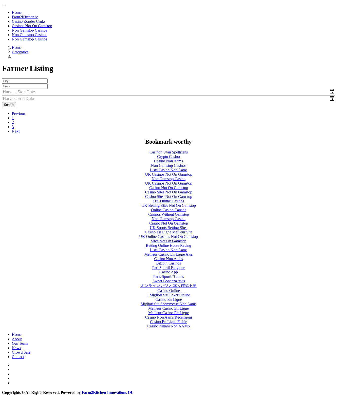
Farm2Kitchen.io (25, 17)
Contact (18, 357)
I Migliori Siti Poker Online (168, 295)
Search (9, 105)
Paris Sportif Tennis (168, 276)
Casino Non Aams (168, 161)
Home (16, 12)
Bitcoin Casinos (168, 263)
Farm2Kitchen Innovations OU (108, 392)
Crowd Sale (21, 352)
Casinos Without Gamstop (168, 214)
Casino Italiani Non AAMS (168, 326)
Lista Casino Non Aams (168, 170)
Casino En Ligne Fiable (168, 322)
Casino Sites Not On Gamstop (168, 192)
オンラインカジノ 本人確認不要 (168, 286)
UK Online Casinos (168, 201)
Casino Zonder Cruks (28, 21)
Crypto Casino (168, 156)
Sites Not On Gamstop (168, 241)
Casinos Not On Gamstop (32, 26)
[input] (168, 92)
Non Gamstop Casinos (29, 30)
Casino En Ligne (168, 299)
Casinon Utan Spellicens (169, 152)
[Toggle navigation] (4, 5)
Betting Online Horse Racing (168, 245)
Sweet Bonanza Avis (168, 281)
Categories (20, 52)
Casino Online (168, 290)
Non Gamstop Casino (169, 179)
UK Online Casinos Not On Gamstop (168, 236)
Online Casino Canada (168, 210)
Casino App (168, 272)
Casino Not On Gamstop (168, 188)
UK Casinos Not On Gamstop (168, 174)
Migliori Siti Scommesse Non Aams (168, 304)
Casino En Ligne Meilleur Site (168, 232)
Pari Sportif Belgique (168, 268)
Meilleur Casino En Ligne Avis (168, 254)
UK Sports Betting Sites (168, 228)
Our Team (20, 343)
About (17, 339)
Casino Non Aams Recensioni (168, 317)
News (16, 348)
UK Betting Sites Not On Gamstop (168, 205)
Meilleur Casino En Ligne (168, 308)
